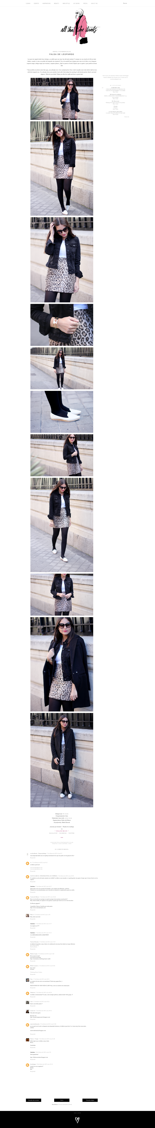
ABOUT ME (94, 3)
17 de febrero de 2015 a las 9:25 (39, 862)
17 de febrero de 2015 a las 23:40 (47, 1039)
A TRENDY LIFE (115, 87)
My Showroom (115, 101)
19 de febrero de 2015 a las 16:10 (45, 1064)
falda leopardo (62, 843)
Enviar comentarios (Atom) (65, 1104)
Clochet (115, 106)
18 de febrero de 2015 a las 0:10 (43, 1052)
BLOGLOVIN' (53, 833)
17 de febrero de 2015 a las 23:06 (48, 1024)
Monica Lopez (33, 953)
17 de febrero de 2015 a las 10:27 (43, 886)
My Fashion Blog (34, 945)
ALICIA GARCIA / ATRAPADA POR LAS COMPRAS (43, 876)
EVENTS (36, 3)
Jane (31, 1001)
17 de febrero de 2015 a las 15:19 (47, 942)
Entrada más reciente (33, 1100)
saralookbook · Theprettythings (38, 853)
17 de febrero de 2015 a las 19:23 (41, 1001)
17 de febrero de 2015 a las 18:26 (47, 965)
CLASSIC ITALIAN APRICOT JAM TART (115, 113)
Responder (32, 857)
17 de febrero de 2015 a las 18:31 (41, 979)
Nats (31, 979)
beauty (56, 3)
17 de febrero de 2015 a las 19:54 (43, 1010)
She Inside (65, 813)
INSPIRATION (46, 3)
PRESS (85, 3)
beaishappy (33, 1064)
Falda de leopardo (61, 54)
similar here (67, 818)
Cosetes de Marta (34, 897)
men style (66, 3)
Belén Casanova (34, 965)
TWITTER (71, 833)
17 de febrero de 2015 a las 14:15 (43, 932)
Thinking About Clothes (36, 972)
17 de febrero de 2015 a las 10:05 (66, 876)
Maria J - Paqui (34, 1039)
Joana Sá (32, 1010)
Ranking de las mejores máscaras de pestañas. (115, 102)
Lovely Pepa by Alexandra (115, 111)
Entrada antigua (90, 1100)
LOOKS (28, 3)
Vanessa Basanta (34, 942)
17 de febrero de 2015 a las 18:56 (44, 992)
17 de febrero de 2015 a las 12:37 (43, 923)
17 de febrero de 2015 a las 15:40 (46, 953)
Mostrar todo (126, 116)
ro (30, 862)
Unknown (32, 992)
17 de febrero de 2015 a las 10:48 (47, 897)
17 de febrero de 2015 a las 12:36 (42, 914)
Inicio (61, 1100)
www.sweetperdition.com (36, 867)
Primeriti (115, 107)
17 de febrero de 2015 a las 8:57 (54, 853)
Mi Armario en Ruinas (115, 94)
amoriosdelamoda (34, 1024)
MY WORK (76, 3)
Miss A (32, 914)
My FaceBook (33, 947)
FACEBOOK (63, 833)
